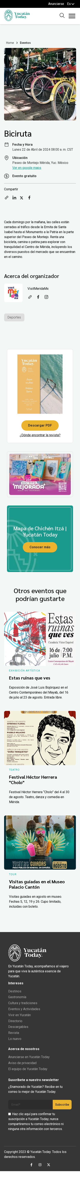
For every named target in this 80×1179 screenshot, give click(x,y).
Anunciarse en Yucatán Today (29, 1057)
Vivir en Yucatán (19, 1015)
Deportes (14, 317)
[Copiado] (6, 199)
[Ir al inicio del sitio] (17, 20)
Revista (13, 1033)
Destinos (14, 991)
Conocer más (40, 547)
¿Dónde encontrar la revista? (40, 435)
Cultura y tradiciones (22, 1003)
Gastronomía (17, 997)
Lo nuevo (14, 1039)
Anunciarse (56, 4)
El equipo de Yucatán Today (27, 1069)
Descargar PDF (40, 425)
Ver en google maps (26, 168)
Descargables (18, 1027)
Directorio (15, 1021)
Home (10, 42)
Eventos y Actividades (24, 1009)
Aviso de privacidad (22, 1063)
